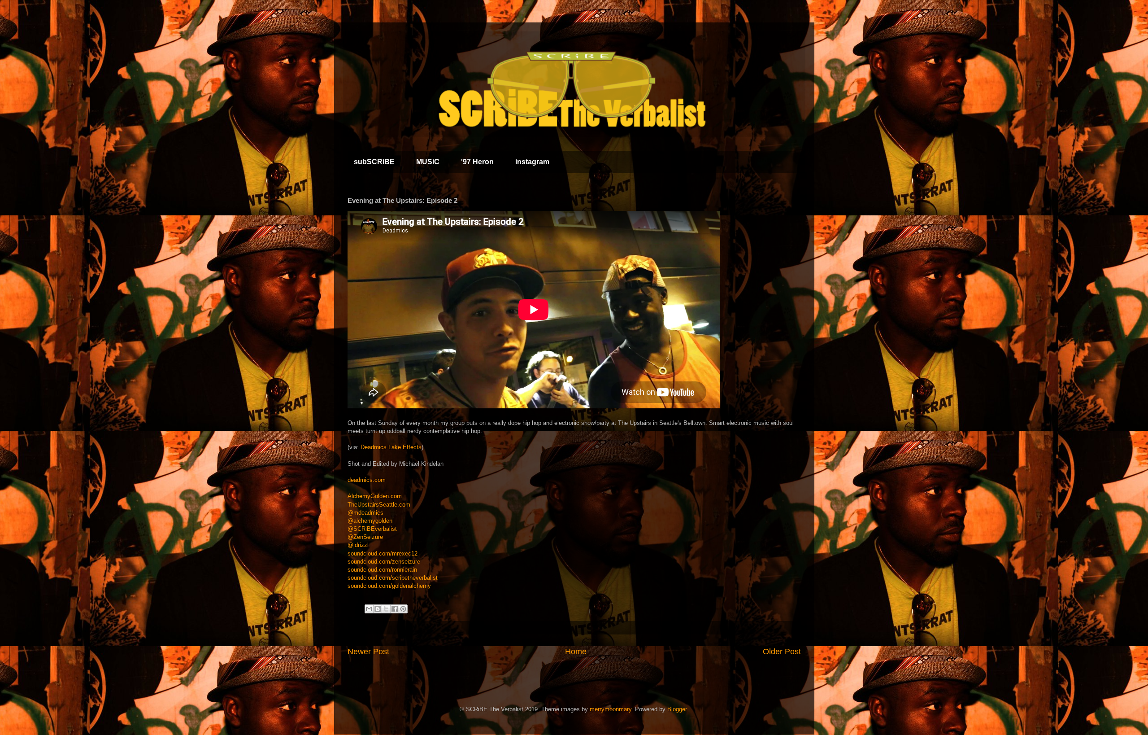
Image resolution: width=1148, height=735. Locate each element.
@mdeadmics (365, 512)
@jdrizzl (358, 545)
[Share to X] (386, 608)
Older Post (782, 651)
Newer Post (368, 651)
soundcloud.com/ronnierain (382, 569)
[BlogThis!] (377, 608)
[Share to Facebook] (394, 608)
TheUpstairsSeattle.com (379, 504)
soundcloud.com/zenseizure (384, 561)
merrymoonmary (610, 709)
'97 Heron (477, 162)
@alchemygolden (370, 520)
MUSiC (427, 162)
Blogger (677, 709)
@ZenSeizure (365, 537)
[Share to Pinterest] (403, 608)
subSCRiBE (374, 162)
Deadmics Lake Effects (391, 447)
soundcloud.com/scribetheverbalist (393, 577)
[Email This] (369, 608)
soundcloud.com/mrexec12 (382, 553)
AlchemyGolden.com (375, 496)
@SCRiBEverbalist (372, 528)
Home (576, 651)
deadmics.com (367, 480)
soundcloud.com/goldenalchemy (389, 585)
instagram (532, 162)
